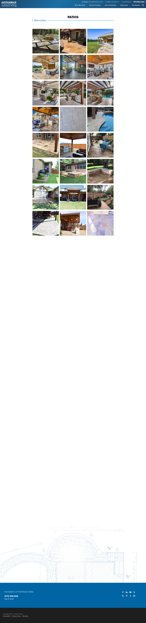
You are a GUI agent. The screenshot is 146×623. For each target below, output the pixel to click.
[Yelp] (123, 596)
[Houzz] (134, 592)
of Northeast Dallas (92, 2)
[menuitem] (80, 5)
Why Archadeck (110, 5)
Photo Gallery (39, 20)
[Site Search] (143, 5)
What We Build (80, 5)
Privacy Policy (16, 616)
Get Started (136, 5)
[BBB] (130, 596)
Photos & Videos (95, 5)
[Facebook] (123, 592)
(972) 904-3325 (11, 596)
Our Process (126, 2)
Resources (124, 5)
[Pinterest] (127, 596)
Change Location (112, 2)
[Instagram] (134, 596)
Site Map (25, 616)
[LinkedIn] (127, 592)
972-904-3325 (139, 2)
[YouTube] (130, 592)
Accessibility (6, 616)
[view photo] (45, 41)
